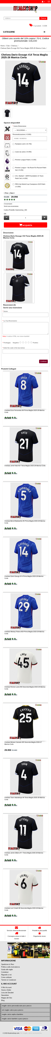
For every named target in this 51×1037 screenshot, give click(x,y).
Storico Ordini (6, 990)
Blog (2, 1000)
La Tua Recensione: (10, 321)
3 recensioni (8, 204)
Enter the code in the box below (14, 348)
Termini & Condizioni (8, 980)
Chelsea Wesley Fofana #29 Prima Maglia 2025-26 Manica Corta (24, 632)
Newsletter (5, 995)
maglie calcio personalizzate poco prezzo (16, 1006)
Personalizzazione (19, 134)
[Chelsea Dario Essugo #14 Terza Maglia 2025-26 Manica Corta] (25, 83)
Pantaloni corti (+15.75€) (23, 144)
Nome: (6, 311)
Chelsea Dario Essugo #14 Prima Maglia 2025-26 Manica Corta (23, 577)
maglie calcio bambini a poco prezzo (15, 1019)
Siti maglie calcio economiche (30, 1033)
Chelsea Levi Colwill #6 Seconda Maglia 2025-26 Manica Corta (23, 909)
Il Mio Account (6, 987)
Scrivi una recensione (11, 206)
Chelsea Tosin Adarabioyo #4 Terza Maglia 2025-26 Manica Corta (24, 798)
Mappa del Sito (6, 998)
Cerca (43, 18)
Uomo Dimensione (20, 126)
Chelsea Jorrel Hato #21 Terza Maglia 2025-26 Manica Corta (24, 465)
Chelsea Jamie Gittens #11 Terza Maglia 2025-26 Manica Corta (23, 854)
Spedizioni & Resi (7, 964)
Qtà (5, 214)
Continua (43, 361)
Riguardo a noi (6, 975)
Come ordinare (6, 977)
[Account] (43, 2)
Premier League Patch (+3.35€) (25, 160)
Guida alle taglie (7, 969)
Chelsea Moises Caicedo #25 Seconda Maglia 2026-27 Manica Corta (23, 743)
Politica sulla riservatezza (10, 967)
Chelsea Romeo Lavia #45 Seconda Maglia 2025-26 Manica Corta (24, 688)
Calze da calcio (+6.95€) (23, 152)
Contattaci (5, 972)
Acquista (27, 225)
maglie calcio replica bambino (12, 1014)
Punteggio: (7, 343)
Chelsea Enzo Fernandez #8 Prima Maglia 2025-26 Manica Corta (24, 411)
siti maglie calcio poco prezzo (12, 1010)
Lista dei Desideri (7, 993)
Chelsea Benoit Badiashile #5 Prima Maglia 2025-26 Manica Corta (24, 522)
